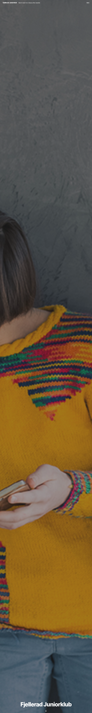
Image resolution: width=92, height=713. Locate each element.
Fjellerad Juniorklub (10, 3)
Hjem (88, 2)
